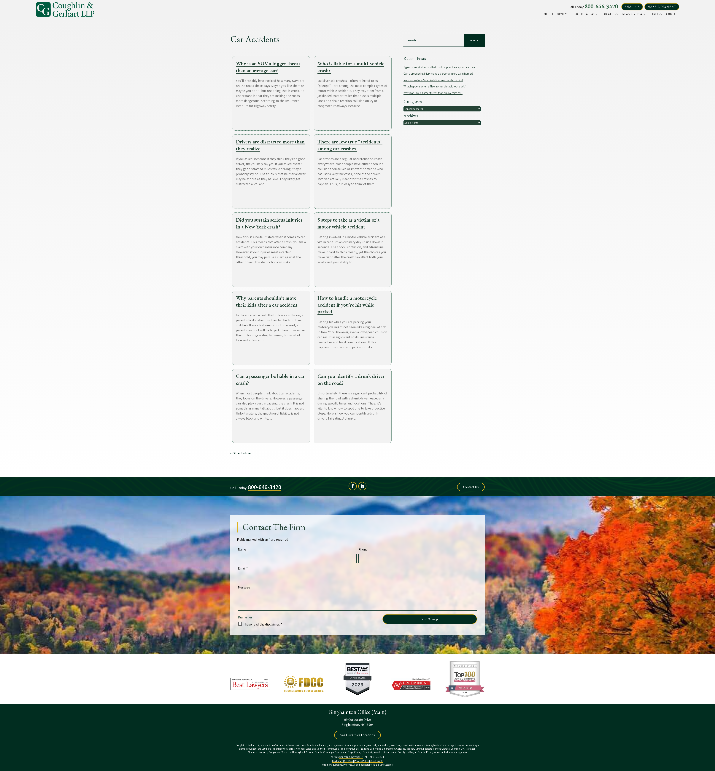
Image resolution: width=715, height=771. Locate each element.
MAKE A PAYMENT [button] (662, 6)
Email (243, 568)
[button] (711, 744)
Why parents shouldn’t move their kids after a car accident (267, 301)
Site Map (348, 761)
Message (244, 587)
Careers (656, 14)
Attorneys (560, 14)
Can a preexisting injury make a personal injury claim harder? (438, 73)
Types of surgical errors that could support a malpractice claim (439, 67)
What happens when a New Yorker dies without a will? (434, 86)
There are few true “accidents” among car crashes (349, 145)
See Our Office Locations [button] (357, 735)
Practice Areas (583, 14)
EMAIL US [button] (632, 6)
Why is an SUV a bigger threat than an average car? (268, 66)
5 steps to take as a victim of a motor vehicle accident (348, 223)
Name (242, 549)
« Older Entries (241, 453)
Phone (363, 549)
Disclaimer (245, 617)
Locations (610, 14)
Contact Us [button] (471, 487)
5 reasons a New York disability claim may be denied (433, 80)
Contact (672, 14)
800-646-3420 (601, 6)
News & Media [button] (632, 14)
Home (544, 14)
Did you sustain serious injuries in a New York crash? (269, 223)
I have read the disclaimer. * (263, 624)
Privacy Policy (361, 761)
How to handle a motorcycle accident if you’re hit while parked (347, 305)
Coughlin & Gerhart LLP (351, 757)
